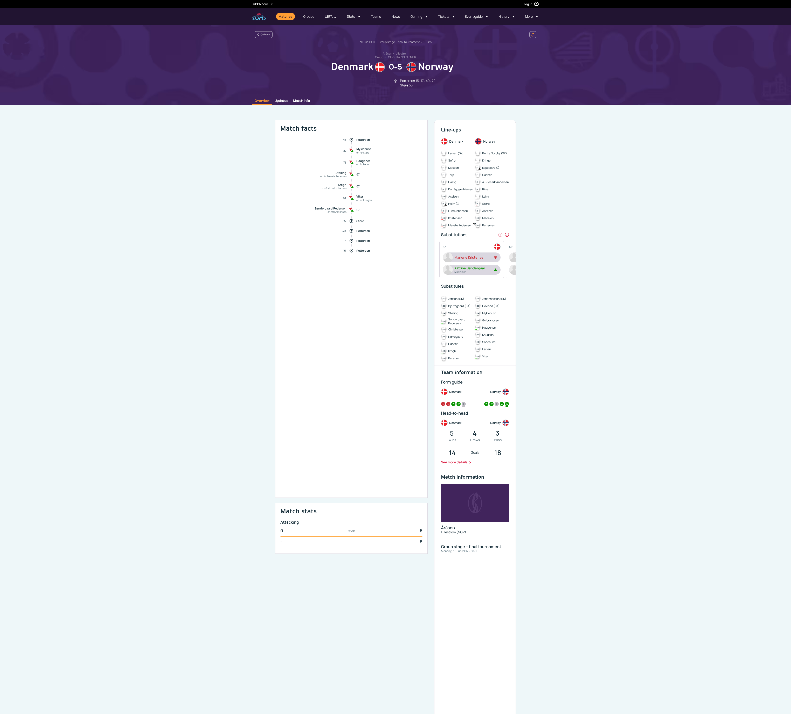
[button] (353, 16)
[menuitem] (286, 16)
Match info (301, 101)
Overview (262, 101)
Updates (281, 101)
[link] (285, 16)
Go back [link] (265, 34)
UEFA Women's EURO (259, 17)
